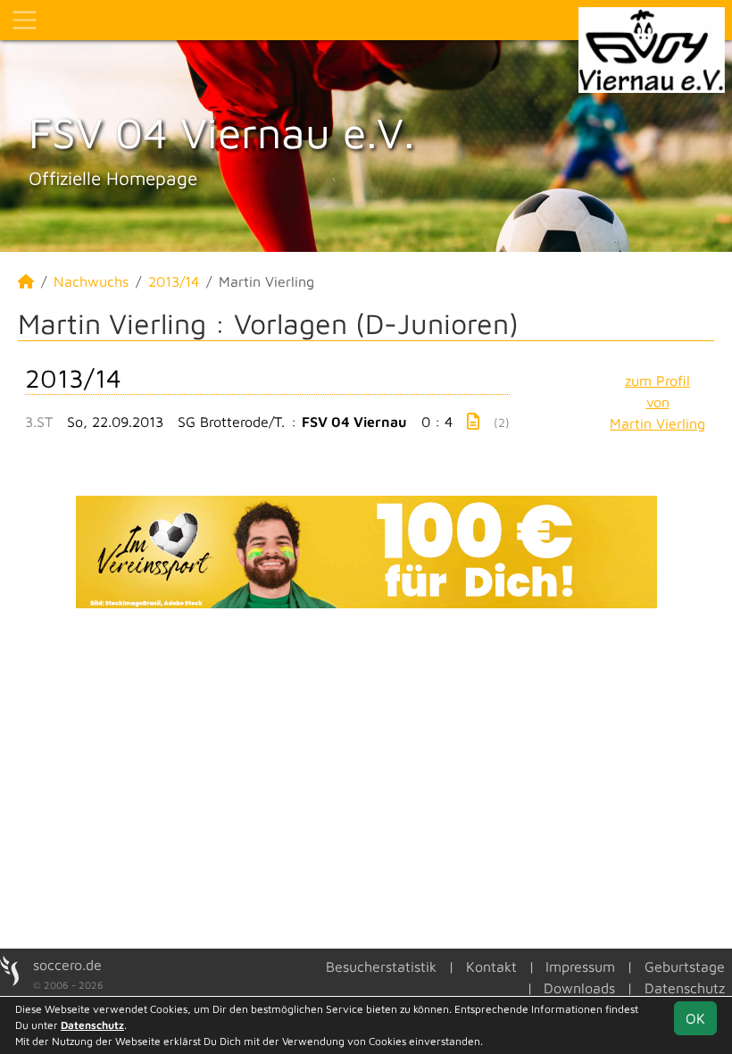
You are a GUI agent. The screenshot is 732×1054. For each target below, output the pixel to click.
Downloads (579, 988)
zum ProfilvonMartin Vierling (657, 401)
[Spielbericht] (473, 421)
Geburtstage (685, 966)
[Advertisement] (366, 776)
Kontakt (491, 966)
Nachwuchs (91, 281)
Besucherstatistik (381, 966)
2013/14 (173, 281)
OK (695, 1018)
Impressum (580, 966)
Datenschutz (685, 988)
